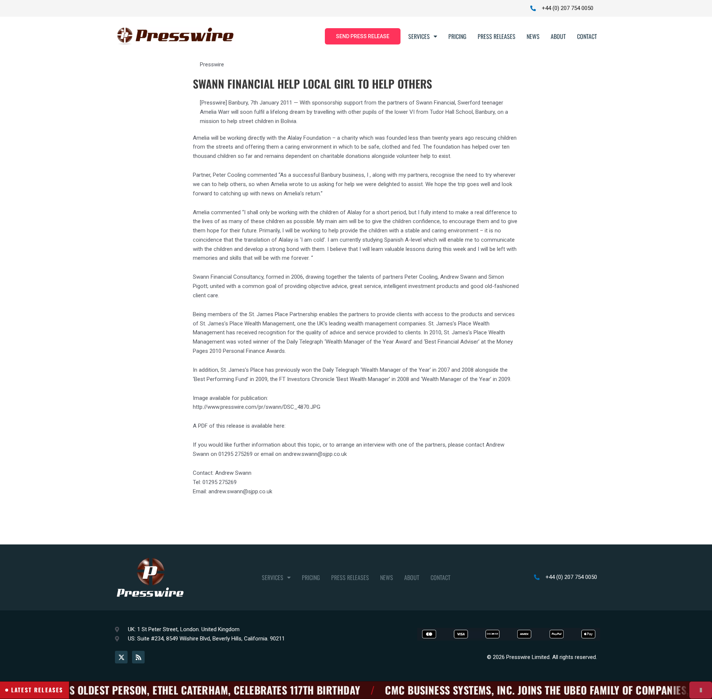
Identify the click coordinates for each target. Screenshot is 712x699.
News (533, 36)
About (558, 36)
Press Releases (496, 36)
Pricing (457, 36)
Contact (587, 36)
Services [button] (419, 36)
